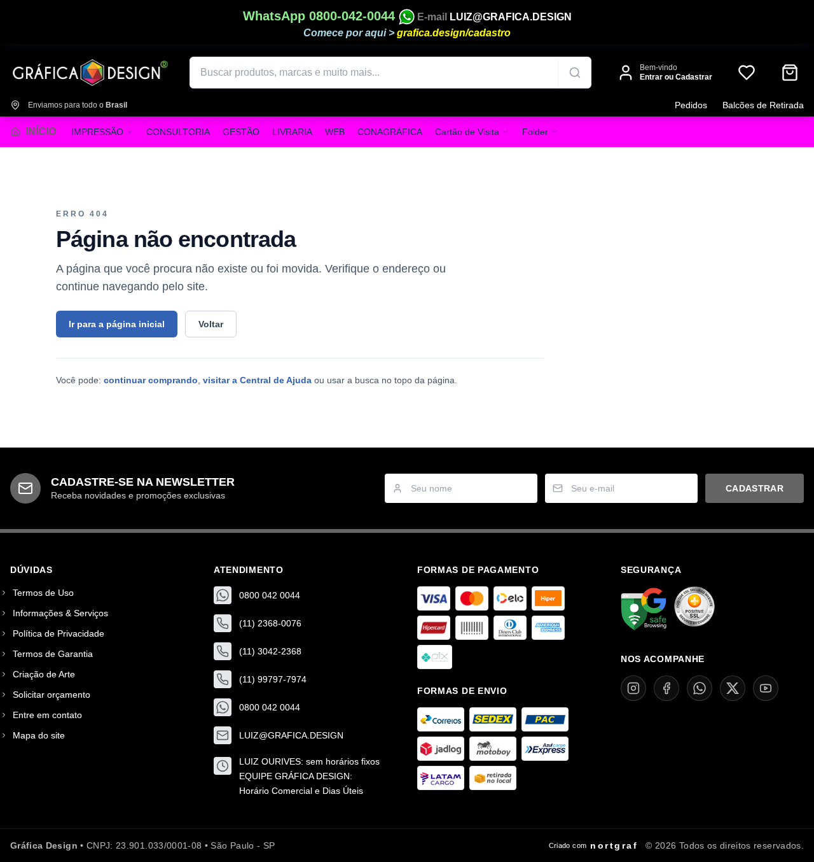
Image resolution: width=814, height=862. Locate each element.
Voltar (210, 324)
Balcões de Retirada (763, 105)
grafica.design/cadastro (454, 32)
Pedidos (691, 105)
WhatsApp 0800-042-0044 (321, 16)
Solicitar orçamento (51, 694)
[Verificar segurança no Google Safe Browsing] (643, 609)
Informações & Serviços (60, 613)
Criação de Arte (44, 674)
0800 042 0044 (269, 595)
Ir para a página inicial (117, 324)
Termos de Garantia (53, 654)
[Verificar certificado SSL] (694, 609)
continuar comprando (151, 380)
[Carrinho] (790, 73)
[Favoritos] (747, 73)
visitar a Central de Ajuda (257, 380)
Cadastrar (754, 488)
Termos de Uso (43, 593)
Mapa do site (39, 735)
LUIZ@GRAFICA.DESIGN (511, 16)
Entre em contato (47, 715)
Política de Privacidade (58, 633)
